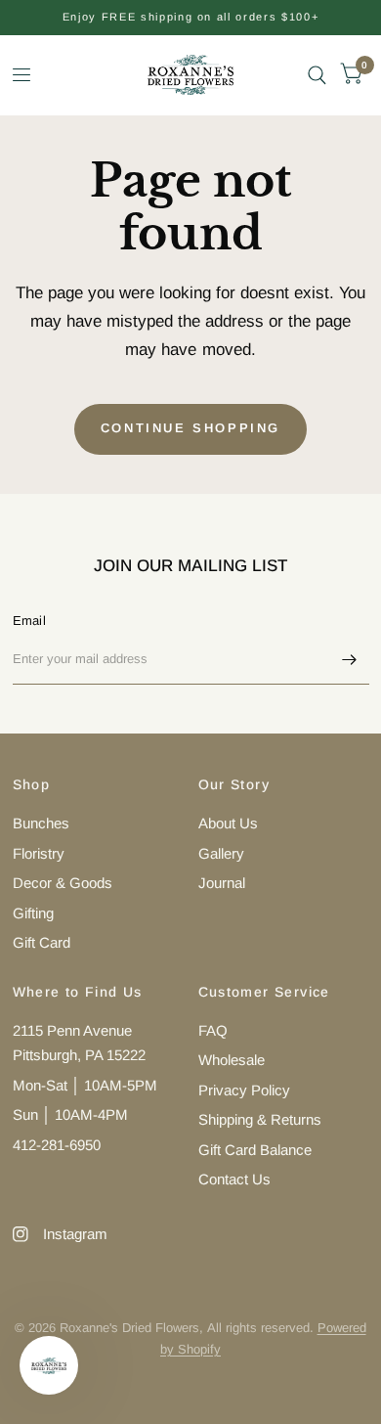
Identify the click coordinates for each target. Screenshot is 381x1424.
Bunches (41, 823)
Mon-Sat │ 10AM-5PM (85, 1085)
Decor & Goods (62, 882)
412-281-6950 (57, 1144)
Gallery (221, 853)
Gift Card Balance (255, 1149)
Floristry (38, 853)
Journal (221, 882)
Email (29, 620)
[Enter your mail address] (349, 659)
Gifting (33, 913)
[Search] (317, 74)
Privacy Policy (244, 1090)
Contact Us (234, 1179)
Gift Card (41, 942)
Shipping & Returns (259, 1119)
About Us (228, 823)
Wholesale (231, 1059)
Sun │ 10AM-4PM (70, 1114)
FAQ (213, 1030)
